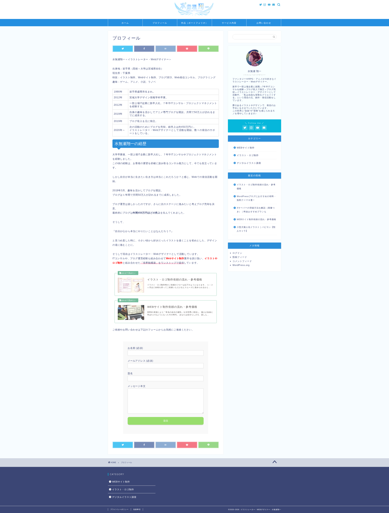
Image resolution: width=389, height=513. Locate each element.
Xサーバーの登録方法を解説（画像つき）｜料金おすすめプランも (256, 210)
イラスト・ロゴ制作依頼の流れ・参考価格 (256, 187)
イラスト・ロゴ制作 (248, 155)
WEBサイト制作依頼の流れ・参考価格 (256, 219)
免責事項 (137, 509)
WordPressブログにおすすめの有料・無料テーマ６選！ (256, 198)
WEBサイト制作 (246, 147)
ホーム (125, 23)
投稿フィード (239, 257)
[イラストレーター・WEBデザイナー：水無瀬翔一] (194, 17)
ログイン (237, 253)
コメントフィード (242, 261)
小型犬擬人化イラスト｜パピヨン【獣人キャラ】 (256, 229)
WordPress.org (241, 265)
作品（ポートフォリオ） (194, 23)
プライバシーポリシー (119, 509)
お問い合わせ (263, 23)
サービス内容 (229, 23)
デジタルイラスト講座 (249, 163)
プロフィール (160, 23)
